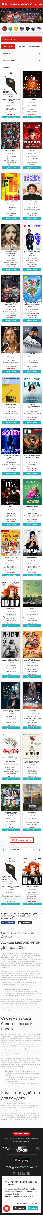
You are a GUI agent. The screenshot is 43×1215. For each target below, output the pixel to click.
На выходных (34, 46)
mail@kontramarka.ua (21, 1167)
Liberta (11, 209)
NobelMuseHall (11, 668)
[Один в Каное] (10, 390)
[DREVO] (32, 135)
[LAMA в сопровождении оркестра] (32, 390)
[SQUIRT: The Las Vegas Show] (10, 441)
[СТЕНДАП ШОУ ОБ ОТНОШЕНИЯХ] (10, 797)
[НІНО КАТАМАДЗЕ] (21, 15)
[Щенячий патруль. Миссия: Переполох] (32, 288)
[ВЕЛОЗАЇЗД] (32, 797)
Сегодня (21, 46)
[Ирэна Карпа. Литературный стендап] (10, 644)
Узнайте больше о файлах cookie (19, 1196)
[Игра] (10, 492)
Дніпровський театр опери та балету (32, 108)
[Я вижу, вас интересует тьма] (10, 84)
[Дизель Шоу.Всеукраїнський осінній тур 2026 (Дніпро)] (32, 644)
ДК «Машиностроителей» (32, 209)
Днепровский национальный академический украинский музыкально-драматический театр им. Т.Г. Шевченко (11, 108)
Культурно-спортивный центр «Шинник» (11, 312)
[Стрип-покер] (10, 746)
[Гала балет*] (32, 695)
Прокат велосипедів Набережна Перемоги (32, 821)
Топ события (8, 46)
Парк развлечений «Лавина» (32, 261)
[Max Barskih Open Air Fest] (32, 237)
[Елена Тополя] (10, 593)
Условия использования (21, 1141)
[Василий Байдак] (32, 186)
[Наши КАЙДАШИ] (10, 543)
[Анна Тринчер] (32, 543)
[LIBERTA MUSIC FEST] (10, 186)
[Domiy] (10, 339)
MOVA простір (11, 821)
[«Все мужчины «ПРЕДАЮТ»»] (10, 237)
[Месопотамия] (10, 135)
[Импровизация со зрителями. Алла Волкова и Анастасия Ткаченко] (10, 288)
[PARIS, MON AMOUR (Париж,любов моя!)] (32, 746)
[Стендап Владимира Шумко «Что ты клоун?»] (32, 441)
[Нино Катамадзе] (32, 492)
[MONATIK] (32, 339)
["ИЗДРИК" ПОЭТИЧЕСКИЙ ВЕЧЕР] (10, 695)
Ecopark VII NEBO (32, 159)
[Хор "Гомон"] (32, 84)
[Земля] (32, 593)
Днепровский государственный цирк (32, 465)
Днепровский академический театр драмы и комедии (11, 159)
